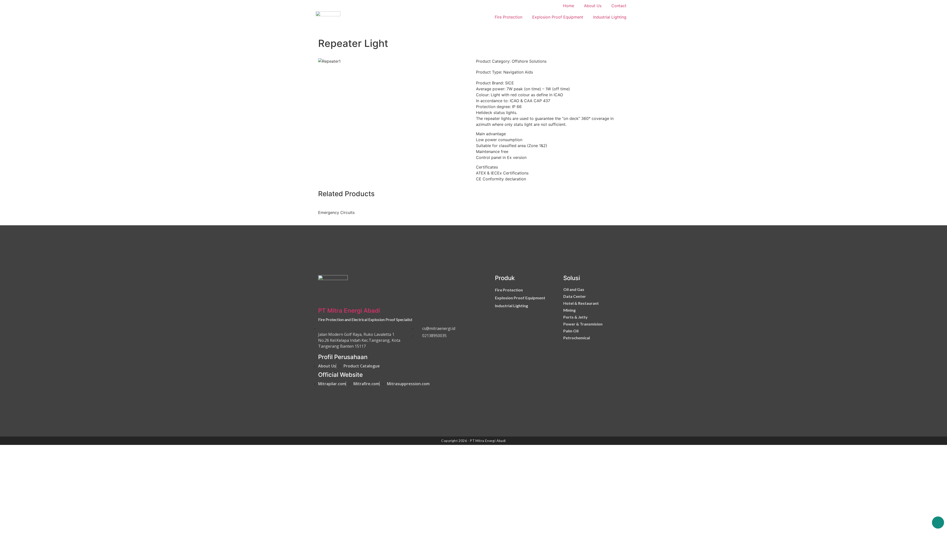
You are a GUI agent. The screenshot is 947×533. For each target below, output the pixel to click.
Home (568, 5)
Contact (618, 5)
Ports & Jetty (575, 317)
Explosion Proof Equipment (557, 17)
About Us (592, 5)
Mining (569, 310)
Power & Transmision (582, 324)
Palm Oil (571, 330)
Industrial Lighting (609, 17)
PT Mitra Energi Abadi (349, 310)
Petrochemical (576, 337)
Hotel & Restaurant (581, 303)
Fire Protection (508, 17)
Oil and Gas (573, 289)
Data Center (574, 296)
